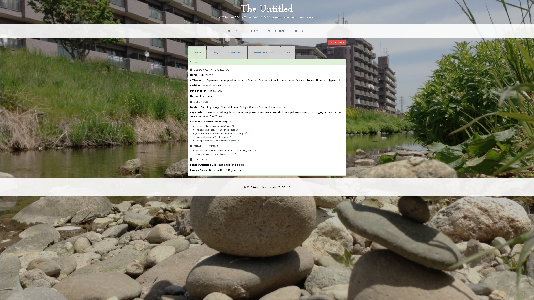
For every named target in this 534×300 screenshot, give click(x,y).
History (215, 52)
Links (287, 52)
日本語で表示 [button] (338, 42)
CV (255, 31)
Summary (197, 52)
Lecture (278, 31)
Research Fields (235, 52)
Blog (302, 31)
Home (235, 31)
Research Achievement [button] (263, 52)
